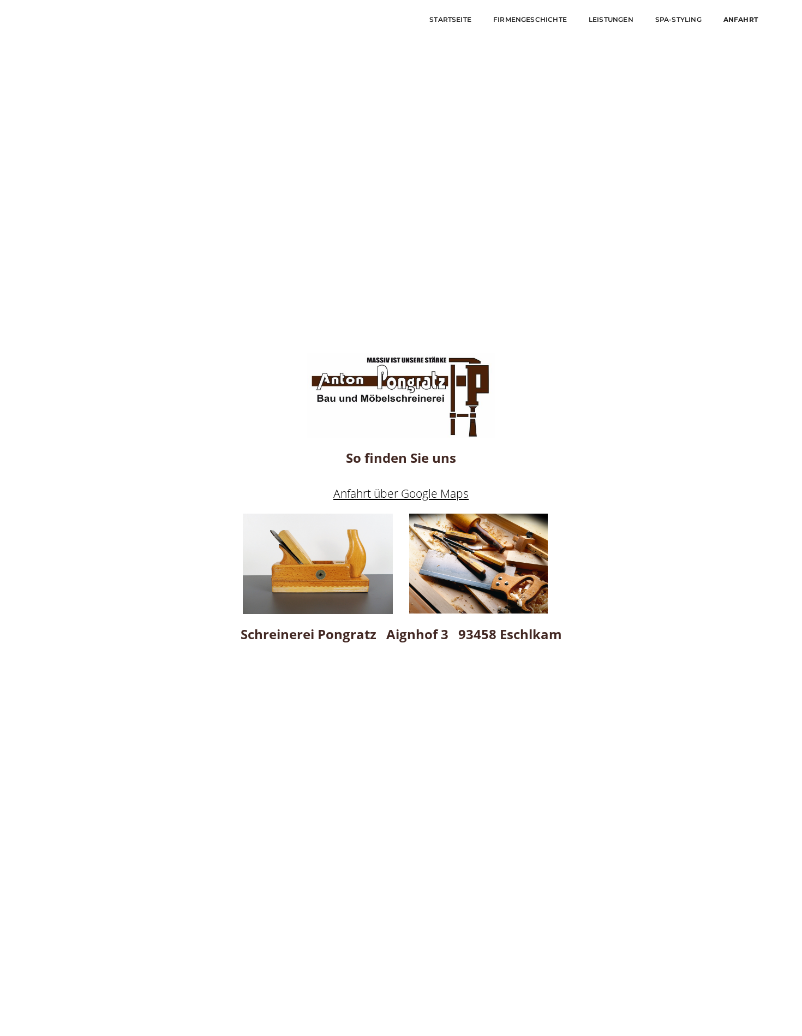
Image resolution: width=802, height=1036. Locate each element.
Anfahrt (740, 19)
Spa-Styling (678, 19)
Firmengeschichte (530, 19)
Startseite (450, 19)
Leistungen (611, 19)
